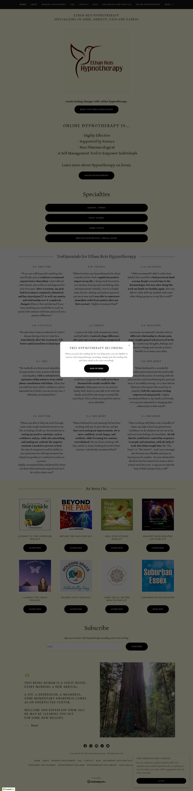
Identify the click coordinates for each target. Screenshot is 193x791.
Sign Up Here (96, 368)
